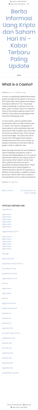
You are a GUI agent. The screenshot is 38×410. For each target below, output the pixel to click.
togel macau (6, 217)
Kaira (20, 405)
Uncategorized (13, 182)
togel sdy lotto (7, 353)
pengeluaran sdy (8, 338)
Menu (19, 75)
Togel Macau (7, 209)
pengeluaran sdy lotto (10, 373)
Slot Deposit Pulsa (9, 268)
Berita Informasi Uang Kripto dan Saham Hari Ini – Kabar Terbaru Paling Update (19, 38)
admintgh (22, 92)
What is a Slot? (7, 190)
